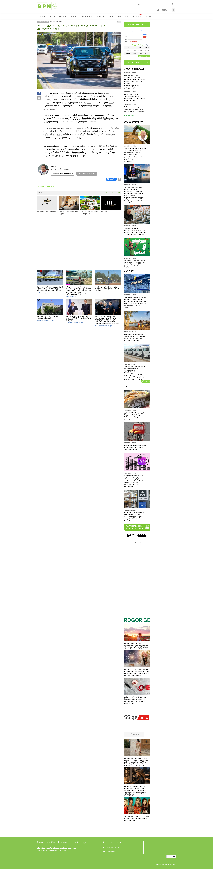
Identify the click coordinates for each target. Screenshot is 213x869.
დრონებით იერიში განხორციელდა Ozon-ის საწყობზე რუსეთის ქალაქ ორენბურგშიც (134, 97)
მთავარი (40, 842)
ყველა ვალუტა (143, 56)
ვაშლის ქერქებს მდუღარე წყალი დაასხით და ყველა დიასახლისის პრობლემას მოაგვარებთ (135, 700)
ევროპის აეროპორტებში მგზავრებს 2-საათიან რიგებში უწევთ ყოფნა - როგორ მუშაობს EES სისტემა (134, 517)
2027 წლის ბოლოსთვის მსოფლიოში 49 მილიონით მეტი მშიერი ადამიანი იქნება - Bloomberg (134, 337)
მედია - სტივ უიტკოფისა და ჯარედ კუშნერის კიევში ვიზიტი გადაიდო (78, 318)
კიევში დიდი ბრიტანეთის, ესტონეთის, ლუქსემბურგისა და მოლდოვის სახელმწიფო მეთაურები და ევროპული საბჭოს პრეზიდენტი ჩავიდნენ (107, 319)
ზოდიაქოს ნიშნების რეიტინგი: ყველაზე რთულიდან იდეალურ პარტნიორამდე (136, 818)
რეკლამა (64, 842)
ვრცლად (145, 381)
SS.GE (40, 193)
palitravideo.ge (42, 293)
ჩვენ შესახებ (51, 842)
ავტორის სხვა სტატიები (61, 173)
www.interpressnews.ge (45, 320)
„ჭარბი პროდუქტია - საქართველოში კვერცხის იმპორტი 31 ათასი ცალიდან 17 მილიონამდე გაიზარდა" (135, 231)
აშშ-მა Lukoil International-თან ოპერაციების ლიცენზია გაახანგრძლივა (135, 447)
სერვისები (75, 842)
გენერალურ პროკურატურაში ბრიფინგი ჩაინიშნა (48, 317)
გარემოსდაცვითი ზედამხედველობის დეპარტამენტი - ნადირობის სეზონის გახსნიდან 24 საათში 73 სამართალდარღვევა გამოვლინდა (135, 81)
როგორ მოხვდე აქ (113, 193)
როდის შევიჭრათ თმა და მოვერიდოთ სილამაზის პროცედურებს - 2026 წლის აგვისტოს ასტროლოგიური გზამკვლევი (135, 790)
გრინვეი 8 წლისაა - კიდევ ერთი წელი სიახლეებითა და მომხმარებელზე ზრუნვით (134, 264)
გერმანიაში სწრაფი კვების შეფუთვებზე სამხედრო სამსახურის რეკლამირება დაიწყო (135, 416)
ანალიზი (129, 271)
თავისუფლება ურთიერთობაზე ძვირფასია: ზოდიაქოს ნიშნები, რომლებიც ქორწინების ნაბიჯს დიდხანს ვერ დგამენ (136, 672)
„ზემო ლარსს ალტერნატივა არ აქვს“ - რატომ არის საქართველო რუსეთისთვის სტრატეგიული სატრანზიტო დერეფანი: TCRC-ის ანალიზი (135, 302)
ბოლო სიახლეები (134, 68)
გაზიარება (113, 179)
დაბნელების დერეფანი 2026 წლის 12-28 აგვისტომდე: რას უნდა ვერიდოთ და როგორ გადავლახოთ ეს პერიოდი (136, 762)
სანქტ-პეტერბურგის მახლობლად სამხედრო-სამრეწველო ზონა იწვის (134, 109)
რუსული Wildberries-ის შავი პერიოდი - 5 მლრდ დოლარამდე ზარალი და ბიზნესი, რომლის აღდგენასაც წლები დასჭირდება (134, 481)
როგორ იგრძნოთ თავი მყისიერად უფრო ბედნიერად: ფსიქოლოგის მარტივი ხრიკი (136, 646)
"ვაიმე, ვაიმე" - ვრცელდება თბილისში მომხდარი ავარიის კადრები (107, 288)
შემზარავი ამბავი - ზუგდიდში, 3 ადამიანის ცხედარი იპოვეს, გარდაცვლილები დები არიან (50, 288)
